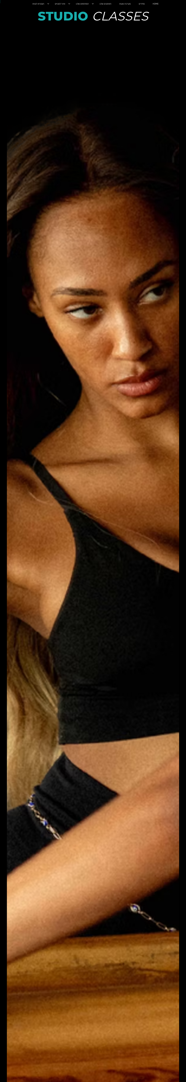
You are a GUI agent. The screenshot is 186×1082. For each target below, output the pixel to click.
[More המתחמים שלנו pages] (69, 4)
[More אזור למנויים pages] (48, 4)
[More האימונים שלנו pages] (93, 4)
